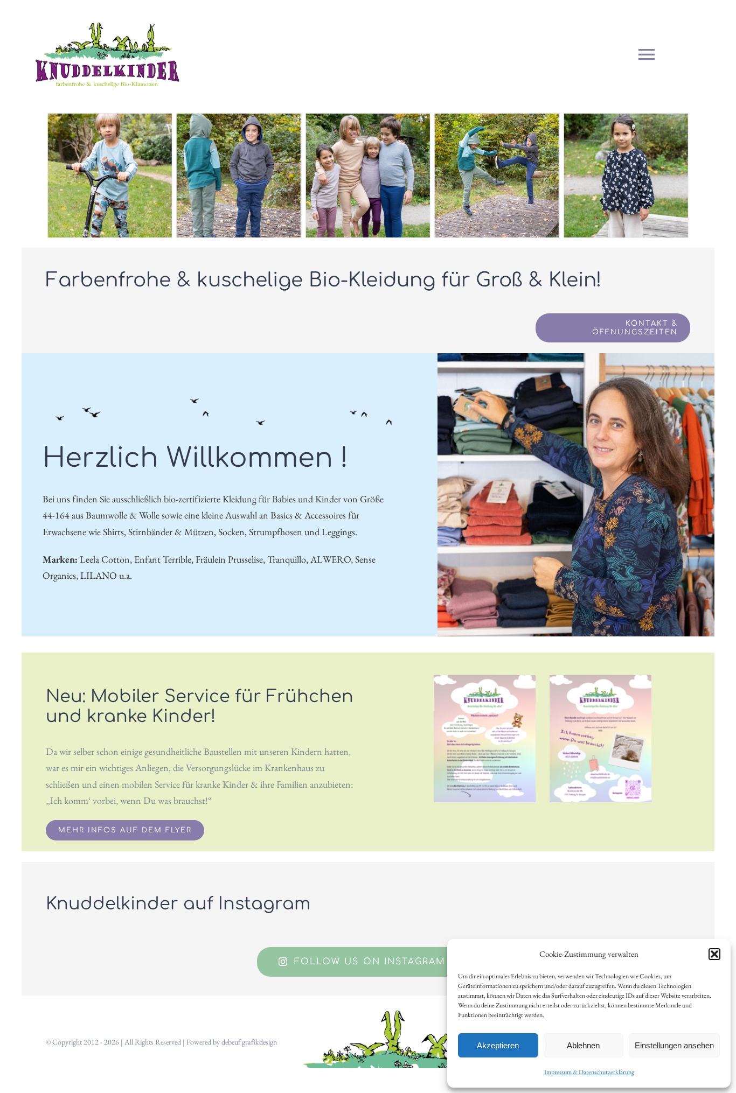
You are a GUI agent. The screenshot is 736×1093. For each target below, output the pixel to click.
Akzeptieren (498, 1045)
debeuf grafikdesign (249, 1042)
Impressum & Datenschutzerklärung (589, 1072)
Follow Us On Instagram (370, 961)
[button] (714, 954)
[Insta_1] (485, 680)
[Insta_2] (600, 680)
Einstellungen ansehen (674, 1045)
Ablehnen (583, 1045)
